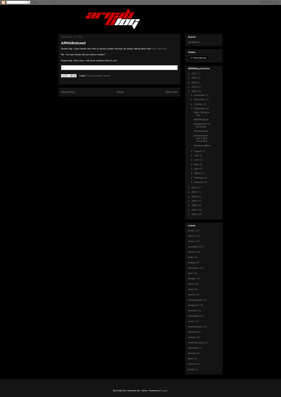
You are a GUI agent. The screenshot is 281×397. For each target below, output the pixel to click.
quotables (97, 75)
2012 (194, 187)
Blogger (163, 390)
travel (191, 230)
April (197, 168)
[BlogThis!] (65, 75)
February (199, 177)
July (196, 155)
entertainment (195, 326)
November (200, 99)
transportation (195, 300)
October (198, 104)
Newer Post (68, 92)
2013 (194, 91)
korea (89, 75)
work (190, 289)
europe (191, 337)
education (193, 348)
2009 (194, 201)
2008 (194, 205)
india (190, 257)
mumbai (192, 310)
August (198, 151)
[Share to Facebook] (72, 75)
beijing (191, 262)
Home (120, 92)
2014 (194, 87)
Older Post (171, 92)
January (198, 182)
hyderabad (193, 316)
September (200, 108)
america (192, 353)
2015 (194, 82)
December (200, 95)
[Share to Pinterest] (75, 75)
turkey (191, 369)
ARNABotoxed (201, 119)
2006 (194, 214)
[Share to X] (68, 75)
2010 (194, 196)
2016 (194, 78)
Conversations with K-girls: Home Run (201, 138)
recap (191, 321)
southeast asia (195, 342)
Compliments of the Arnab (202, 125)
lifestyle (192, 278)
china (191, 236)
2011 (194, 192)
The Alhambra (201, 131)
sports (191, 294)
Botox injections (159, 48)
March (197, 173)
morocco (192, 364)
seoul (191, 284)
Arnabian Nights (202, 145)
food (190, 273)
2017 (194, 73)
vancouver (193, 268)
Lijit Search (193, 42)
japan (191, 358)
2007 (194, 210)
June (197, 160)
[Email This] (62, 75)
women (107, 75)
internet (192, 332)
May (196, 164)
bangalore (193, 305)
